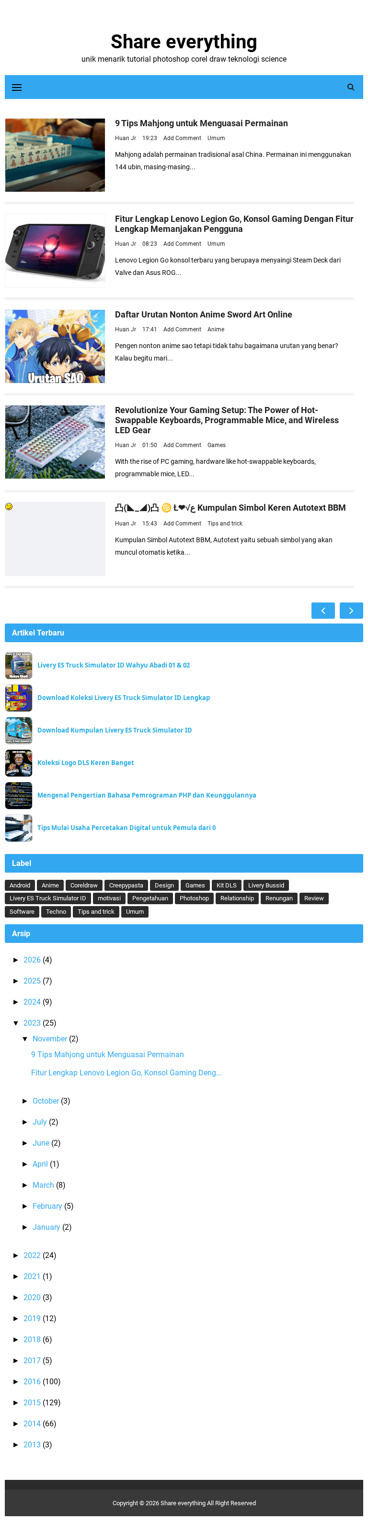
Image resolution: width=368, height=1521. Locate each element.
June (42, 1143)
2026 (33, 959)
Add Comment (183, 138)
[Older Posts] (351, 610)
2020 (33, 1297)
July (41, 1122)
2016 (33, 1381)
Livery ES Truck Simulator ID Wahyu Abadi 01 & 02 (113, 665)
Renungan (279, 898)
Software (22, 911)
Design (164, 885)
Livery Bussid (266, 885)
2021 (33, 1276)
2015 (33, 1402)
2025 (33, 980)
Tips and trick (224, 523)
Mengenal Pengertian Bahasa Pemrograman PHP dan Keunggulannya (146, 795)
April (41, 1164)
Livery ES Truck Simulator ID (48, 898)
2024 (33, 1002)
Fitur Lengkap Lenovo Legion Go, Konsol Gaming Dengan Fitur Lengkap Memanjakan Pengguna (234, 224)
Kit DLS (227, 885)
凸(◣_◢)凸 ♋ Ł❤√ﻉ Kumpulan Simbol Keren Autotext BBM (230, 508)
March (44, 1185)
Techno (56, 911)
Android (20, 885)
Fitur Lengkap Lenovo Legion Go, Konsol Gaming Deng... (126, 1072)
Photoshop (194, 898)
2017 (33, 1360)
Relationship (237, 898)
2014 (33, 1423)
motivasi (109, 898)
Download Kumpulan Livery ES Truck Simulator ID (114, 730)
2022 (33, 1255)
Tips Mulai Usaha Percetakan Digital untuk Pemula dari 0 (126, 828)
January (47, 1227)
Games (216, 445)
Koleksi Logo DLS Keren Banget (85, 763)
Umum (216, 138)
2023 (33, 1023)
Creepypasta (126, 885)
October (47, 1100)
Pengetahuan (150, 898)
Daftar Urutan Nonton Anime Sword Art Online (203, 314)
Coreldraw (84, 885)
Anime (215, 329)
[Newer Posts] (323, 610)
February (48, 1206)
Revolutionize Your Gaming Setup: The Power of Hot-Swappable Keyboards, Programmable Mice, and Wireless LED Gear (227, 420)
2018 (33, 1339)
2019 (33, 1318)
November (51, 1038)
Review (314, 898)
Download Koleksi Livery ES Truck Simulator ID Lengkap (123, 698)
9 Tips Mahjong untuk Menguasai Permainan (201, 123)
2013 (33, 1444)
